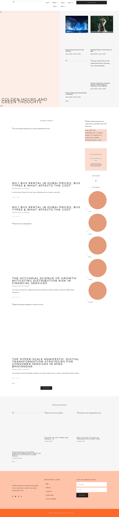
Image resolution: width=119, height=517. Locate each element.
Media (54, 2)
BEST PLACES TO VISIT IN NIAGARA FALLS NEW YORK (88, 438)
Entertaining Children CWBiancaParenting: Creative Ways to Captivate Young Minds (26, 454)
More (62, 6)
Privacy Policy (50, 495)
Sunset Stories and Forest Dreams (74, 50)
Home (47, 2)
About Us (48, 487)
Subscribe (96, 164)
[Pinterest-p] (18, 496)
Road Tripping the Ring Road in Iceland (75, 93)
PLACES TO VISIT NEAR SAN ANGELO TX (56, 438)
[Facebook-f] (12, 496)
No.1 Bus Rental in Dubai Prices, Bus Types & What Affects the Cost (46, 184)
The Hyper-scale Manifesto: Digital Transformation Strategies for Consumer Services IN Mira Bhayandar (45, 363)
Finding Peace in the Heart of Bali (101, 50)
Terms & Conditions (51, 499)
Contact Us (49, 491)
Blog (54, 6)
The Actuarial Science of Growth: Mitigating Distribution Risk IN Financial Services (44, 281)
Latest (69, 2)
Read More (16, 197)
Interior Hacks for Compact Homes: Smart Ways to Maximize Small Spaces (100, 84)
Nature (63, 2)
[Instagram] (21, 496)
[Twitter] (15, 496)
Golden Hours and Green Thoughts (24, 100)
